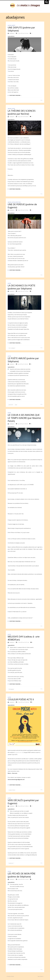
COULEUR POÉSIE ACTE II (21, 699)
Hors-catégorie (12, 348)
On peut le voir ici (18, 752)
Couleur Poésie (12, 790)
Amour (9, 108)
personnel (11, 404)
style (16, 404)
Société (13, 25)
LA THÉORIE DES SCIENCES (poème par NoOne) (21, 112)
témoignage (11, 689)
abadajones (11, 33)
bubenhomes (11, 36)
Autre (9, 25)
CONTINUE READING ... (15, 95)
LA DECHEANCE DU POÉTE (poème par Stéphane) (21, 287)
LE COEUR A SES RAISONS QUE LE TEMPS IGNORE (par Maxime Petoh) (24, 418)
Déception (18, 202)
